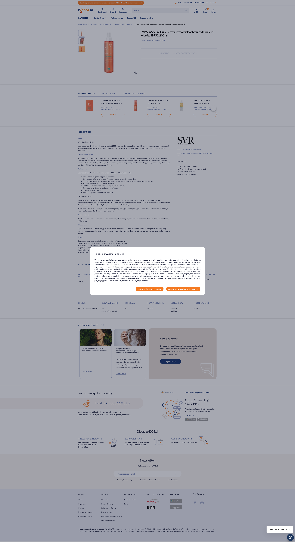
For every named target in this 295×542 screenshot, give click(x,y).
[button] (290, 537)
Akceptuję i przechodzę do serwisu (183, 289)
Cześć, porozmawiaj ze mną (279, 529)
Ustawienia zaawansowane (149, 289)
